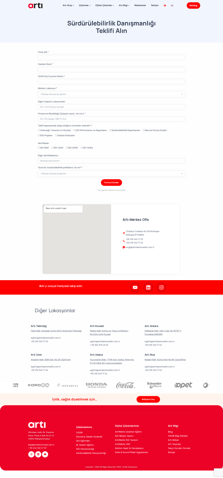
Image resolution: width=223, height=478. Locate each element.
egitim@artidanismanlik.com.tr (46, 337)
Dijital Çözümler (103, 5)
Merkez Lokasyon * (47, 88)
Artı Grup (67, 5)
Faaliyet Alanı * (45, 64)
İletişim (155, 5)
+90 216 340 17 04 (134, 242)
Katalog (193, 5)
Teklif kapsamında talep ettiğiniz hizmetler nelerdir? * (65, 125)
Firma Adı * (43, 52)
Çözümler (84, 5)
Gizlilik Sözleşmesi (130, 467)
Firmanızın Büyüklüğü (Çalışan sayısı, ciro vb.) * (61, 113)
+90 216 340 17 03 (134, 239)
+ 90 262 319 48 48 (99, 344)
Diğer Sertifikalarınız (48, 155)
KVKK (119, 467)
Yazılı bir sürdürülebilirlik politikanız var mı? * (60, 167)
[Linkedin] (38, 454)
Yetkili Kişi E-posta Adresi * (51, 76)
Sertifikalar (43, 143)
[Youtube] (135, 287)
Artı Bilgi (123, 5)
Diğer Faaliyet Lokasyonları (51, 101)
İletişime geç (148, 399)
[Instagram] (161, 287)
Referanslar (140, 5)
